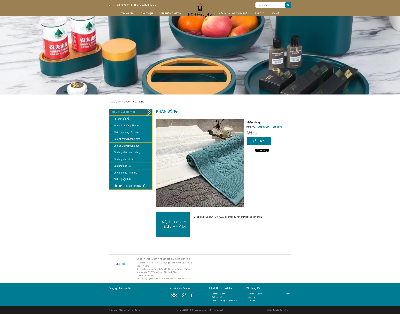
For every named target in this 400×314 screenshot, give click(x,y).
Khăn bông (263, 127)
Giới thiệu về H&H (255, 294)
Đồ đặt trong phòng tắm (126, 139)
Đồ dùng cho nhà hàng (125, 172)
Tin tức (259, 13)
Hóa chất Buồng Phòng (126, 125)
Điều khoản (113, 310)
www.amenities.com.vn (180, 278)
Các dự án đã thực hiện (234, 13)
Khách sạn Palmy (219, 294)
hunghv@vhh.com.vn (146, 5)
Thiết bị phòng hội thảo (126, 132)
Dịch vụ (251, 297)
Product (126, 102)
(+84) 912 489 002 (119, 5)
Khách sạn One (218, 297)
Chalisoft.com (285, 310)
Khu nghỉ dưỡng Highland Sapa (225, 301)
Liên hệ (274, 13)
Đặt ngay (259, 140)
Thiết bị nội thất (122, 179)
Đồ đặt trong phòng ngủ (126, 145)
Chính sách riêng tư (126, 310)
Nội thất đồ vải (275, 127)
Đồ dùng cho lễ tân (123, 159)
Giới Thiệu (147, 13)
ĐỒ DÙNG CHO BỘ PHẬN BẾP (129, 186)
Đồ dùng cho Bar (122, 165)
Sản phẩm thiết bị (170, 13)
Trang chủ (128, 13)
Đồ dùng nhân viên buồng (126, 152)
